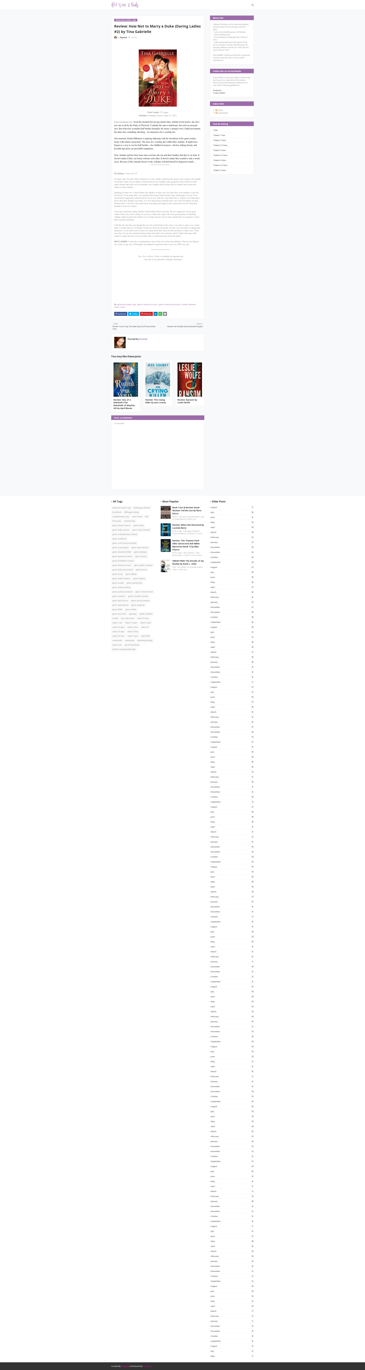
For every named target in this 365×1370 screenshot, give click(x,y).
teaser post (117, 645)
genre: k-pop (117, 574)
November (232, 552)
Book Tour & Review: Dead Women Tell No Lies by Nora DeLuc (186, 510)
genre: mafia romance (121, 578)
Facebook (217, 90)
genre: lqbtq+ (131, 574)
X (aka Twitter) (219, 93)
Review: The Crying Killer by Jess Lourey (155, 401)
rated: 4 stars (220, 160)
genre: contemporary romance (124, 534)
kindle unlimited (189, 304)
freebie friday (129, 521)
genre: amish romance (121, 525)
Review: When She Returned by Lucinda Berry (188, 526)
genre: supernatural (120, 605)
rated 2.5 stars (143, 618)
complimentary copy (120, 516)
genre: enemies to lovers (122, 556)
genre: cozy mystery (120, 547)
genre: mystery (139, 578)
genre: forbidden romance (123, 561)
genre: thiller (117, 609)
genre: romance (118, 596)
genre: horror (141, 569)
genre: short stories (120, 600)
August (232, 507)
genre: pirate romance (121, 587)
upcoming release (132, 645)
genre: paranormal (134, 583)
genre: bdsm (138, 525)
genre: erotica (141, 556)
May (232, 522)
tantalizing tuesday (144, 640)
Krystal (123, 37)
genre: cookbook (119, 539)
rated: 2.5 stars (221, 145)
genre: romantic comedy (138, 596)
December (232, 547)
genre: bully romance (120, 530)
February (232, 537)
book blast (116, 512)
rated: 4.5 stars (221, 165)
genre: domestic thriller (121, 552)
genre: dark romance (139, 547)
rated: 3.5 (145, 627)
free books (116, 521)
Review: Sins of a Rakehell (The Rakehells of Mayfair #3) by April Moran (124, 404)
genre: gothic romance (143, 565)
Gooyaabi (147, 1366)
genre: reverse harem (144, 592)
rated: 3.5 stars (221, 155)
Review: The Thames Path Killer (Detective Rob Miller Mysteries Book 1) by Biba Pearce (186, 545)
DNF (216, 130)
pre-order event (127, 618)
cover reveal (137, 516)
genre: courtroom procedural (124, 543)
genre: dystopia (140, 552)
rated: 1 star (219, 135)
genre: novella (118, 583)
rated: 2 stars (220, 140)
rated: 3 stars (120, 307)
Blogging (124, 1366)
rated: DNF (145, 636)
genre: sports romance (140, 600)
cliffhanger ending (131, 512)
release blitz (117, 640)
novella (115, 618)
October (232, 557)
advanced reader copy (126, 304)
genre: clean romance (141, 530)
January (232, 542)
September (232, 562)
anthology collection (142, 508)
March (232, 532)
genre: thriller (130, 609)
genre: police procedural (122, 592)
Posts (220, 110)
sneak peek (129, 640)
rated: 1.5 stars (131, 623)
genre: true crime (119, 614)
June (232, 517)
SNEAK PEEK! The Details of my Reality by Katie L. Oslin (188, 562)
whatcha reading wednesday (123, 649)
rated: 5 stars (220, 170)
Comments (222, 113)
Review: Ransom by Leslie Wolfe (187, 401)
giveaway (133, 614)
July (232, 512)
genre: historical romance (170, 304)
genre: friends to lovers (147, 304)
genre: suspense (138, 605)
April (232, 527)
